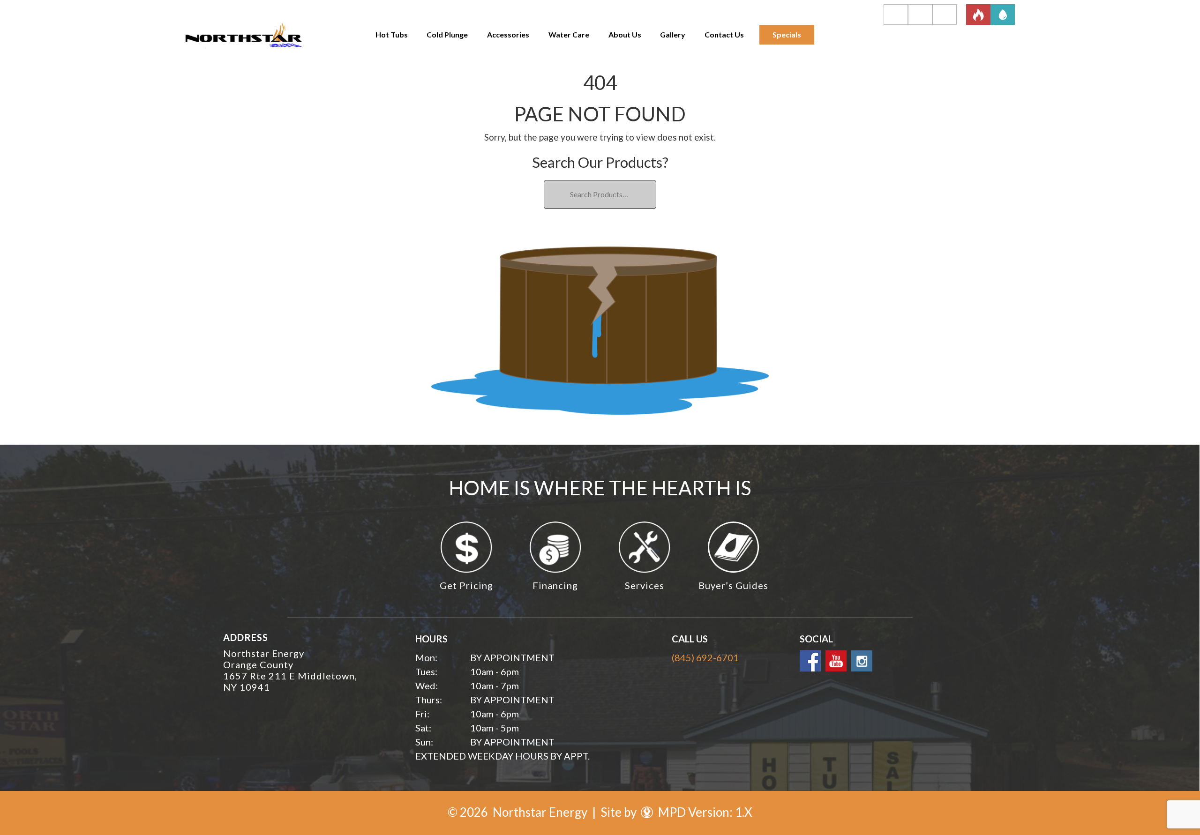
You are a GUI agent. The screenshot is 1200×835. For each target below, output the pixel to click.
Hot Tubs (391, 34)
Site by (619, 812)
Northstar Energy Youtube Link (836, 660)
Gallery (672, 34)
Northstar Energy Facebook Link (810, 660)
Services (644, 585)
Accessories (508, 34)
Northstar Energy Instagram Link (861, 660)
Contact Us (724, 34)
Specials (786, 34)
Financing (555, 585)
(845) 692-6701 (705, 657)
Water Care (568, 34)
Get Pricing (466, 585)
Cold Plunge (447, 34)
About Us (624, 34)
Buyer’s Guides (733, 585)
